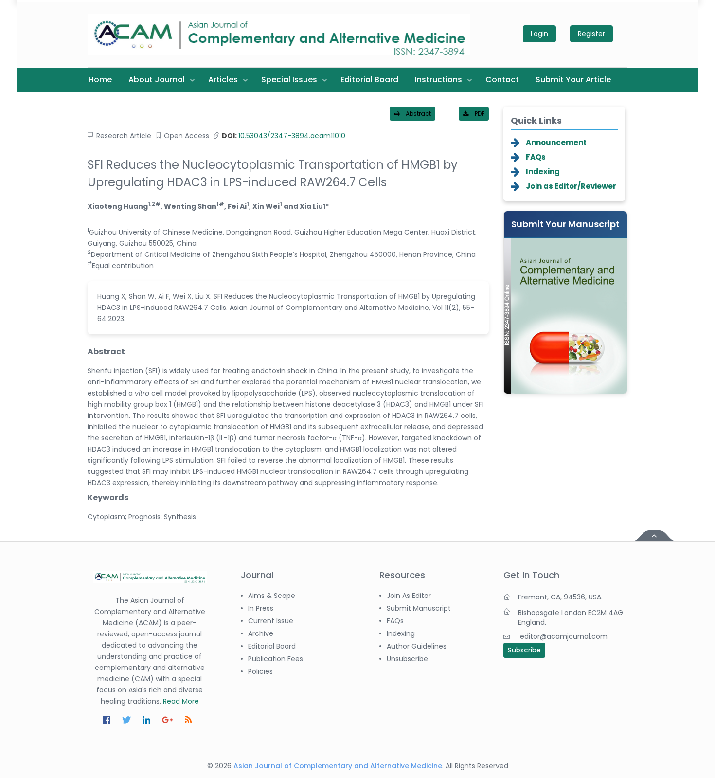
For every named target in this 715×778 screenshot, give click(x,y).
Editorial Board (369, 79)
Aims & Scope (271, 595)
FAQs (536, 157)
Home (100, 79)
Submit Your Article (573, 79)
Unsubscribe (407, 658)
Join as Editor (409, 595)
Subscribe (524, 650)
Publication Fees (275, 658)
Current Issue (270, 620)
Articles (223, 79)
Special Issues (289, 79)
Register (591, 33)
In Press (260, 608)
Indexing (543, 171)
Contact (502, 79)
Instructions (438, 79)
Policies (260, 671)
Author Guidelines (417, 646)
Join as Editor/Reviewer (571, 186)
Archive (260, 633)
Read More (181, 701)
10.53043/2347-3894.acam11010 (283, 136)
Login (539, 33)
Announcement (556, 142)
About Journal (156, 79)
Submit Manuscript (419, 608)
